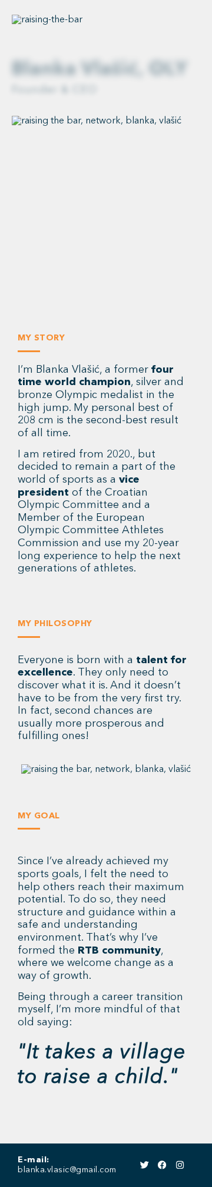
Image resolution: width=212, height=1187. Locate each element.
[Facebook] (162, 1165)
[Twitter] (144, 1165)
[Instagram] (179, 1165)
